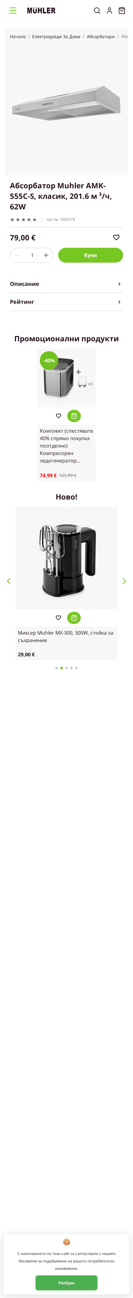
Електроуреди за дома (56, 36)
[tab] (66, 284)
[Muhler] (41, 10)
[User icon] (109, 10)
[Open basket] (122, 10)
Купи (90, 255)
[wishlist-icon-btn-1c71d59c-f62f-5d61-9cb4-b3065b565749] (116, 237)
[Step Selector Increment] (46, 255)
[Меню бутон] (13, 10)
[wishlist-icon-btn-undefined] (58, 416)
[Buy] (74, 416)
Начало (18, 36)
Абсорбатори (101, 36)
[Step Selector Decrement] (17, 255)
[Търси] (97, 10)
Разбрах (66, 1282)
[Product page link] (66, 378)
